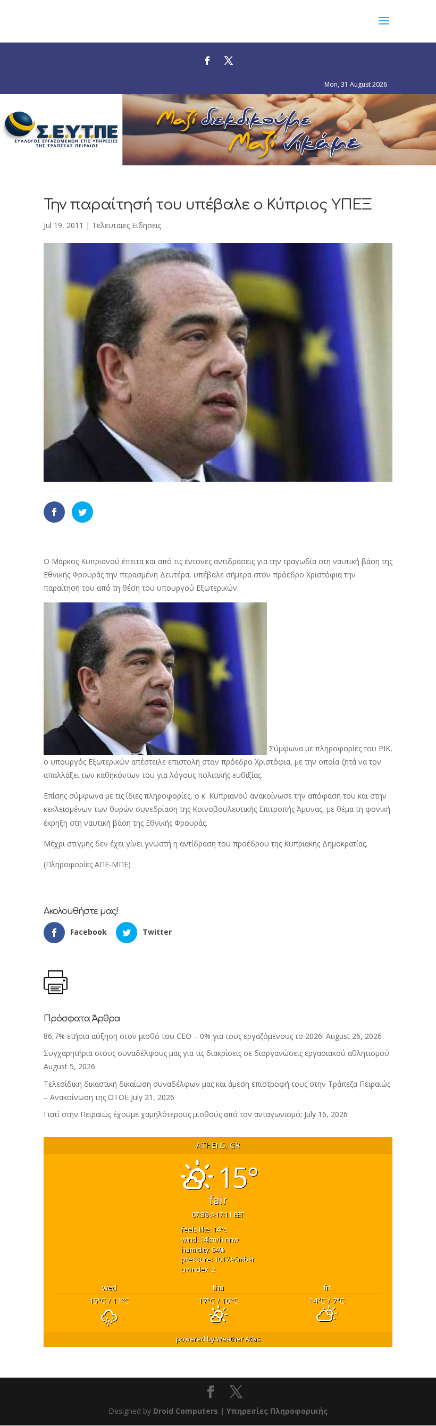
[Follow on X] (228, 60)
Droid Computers (185, 1411)
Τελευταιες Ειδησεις (126, 225)
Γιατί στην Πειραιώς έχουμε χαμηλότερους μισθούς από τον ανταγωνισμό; (173, 1114)
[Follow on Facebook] (207, 60)
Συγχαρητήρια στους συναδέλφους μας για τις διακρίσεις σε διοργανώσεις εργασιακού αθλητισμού (216, 1053)
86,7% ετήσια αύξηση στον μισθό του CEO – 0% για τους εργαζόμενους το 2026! (184, 1036)
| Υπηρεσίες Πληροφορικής (274, 1411)
